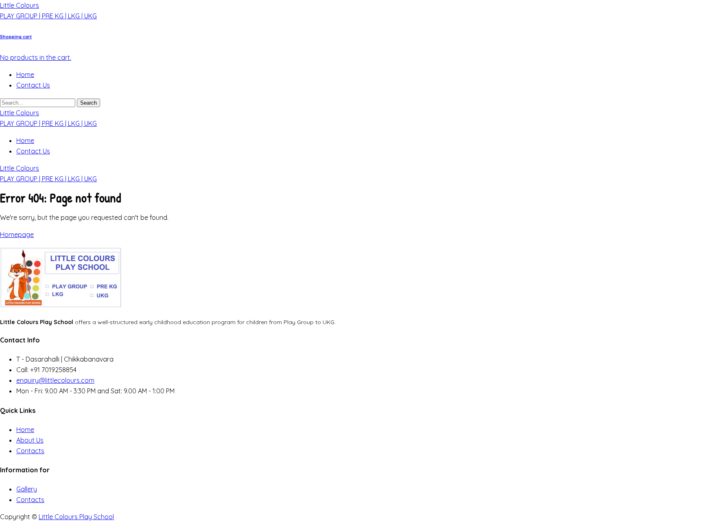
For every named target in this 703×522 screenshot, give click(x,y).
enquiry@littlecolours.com (55, 380)
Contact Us (33, 85)
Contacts (30, 451)
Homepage (17, 234)
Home (25, 74)
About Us (30, 440)
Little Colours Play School (76, 517)
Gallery (26, 489)
